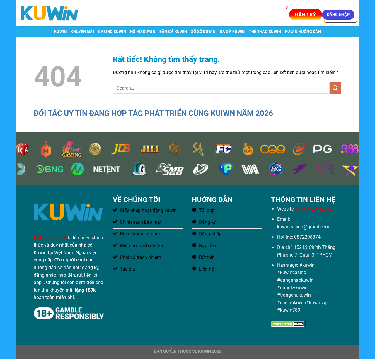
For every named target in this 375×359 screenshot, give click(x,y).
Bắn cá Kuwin (173, 31)
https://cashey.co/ (315, 209)
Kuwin (60, 31)
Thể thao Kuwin (265, 31)
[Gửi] (335, 88)
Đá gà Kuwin (232, 31)
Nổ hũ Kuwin (142, 31)
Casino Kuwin (112, 31)
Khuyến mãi (82, 31)
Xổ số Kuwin (203, 31)
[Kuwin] (50, 13)
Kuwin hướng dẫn (303, 31)
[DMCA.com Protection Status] (288, 323)
